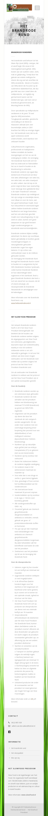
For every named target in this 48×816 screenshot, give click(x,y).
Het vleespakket (17, 753)
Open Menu (37, 8)
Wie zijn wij (15, 758)
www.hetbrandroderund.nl (21, 303)
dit (32, 699)
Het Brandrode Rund (18, 810)
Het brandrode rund (18, 748)
